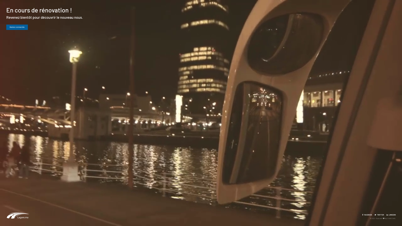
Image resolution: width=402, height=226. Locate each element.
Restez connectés (17, 27)
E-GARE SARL (391, 218)
